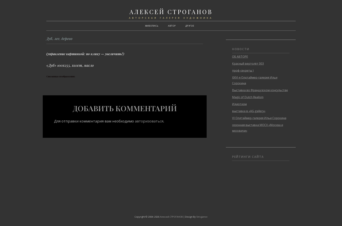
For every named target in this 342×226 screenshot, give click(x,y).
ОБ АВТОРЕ (240, 57)
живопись (152, 25)
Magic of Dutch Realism (247, 97)
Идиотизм (239, 104)
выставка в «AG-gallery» (248, 111)
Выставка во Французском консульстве (260, 90)
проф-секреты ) (243, 70)
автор (172, 25)
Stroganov (202, 216)
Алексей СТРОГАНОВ (171, 12)
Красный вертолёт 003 (248, 64)
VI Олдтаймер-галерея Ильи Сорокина (259, 118)
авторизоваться (149, 121)
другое (189, 25)
